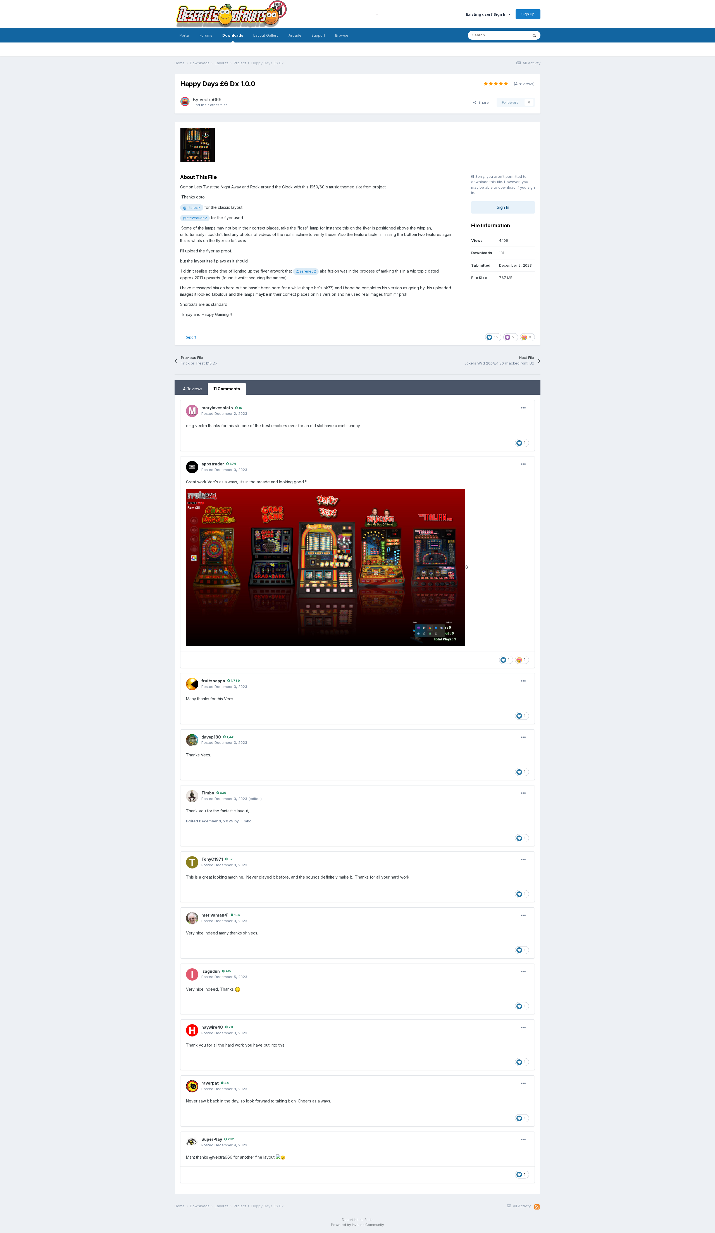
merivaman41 (214, 915)
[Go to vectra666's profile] (185, 101)
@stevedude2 (195, 218)
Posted (224, 413)
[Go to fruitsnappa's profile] (192, 684)
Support (318, 35)
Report (190, 337)
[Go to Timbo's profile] (192, 796)
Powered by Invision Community (357, 1225)
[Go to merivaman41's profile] (192, 918)
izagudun (210, 971)
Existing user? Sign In (487, 14)
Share (482, 102)
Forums (206, 35)
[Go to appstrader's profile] (192, 467)
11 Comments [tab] (226, 388)
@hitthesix (192, 207)
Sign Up (528, 14)
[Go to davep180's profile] (192, 740)
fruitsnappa (213, 680)
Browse (341, 35)
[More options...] (523, 408)
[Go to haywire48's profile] (192, 1030)
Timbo (207, 793)
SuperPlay (211, 1139)
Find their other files (210, 105)
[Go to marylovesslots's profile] (192, 411)
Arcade (295, 35)
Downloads (232, 35)
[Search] (534, 35)
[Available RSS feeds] (536, 1207)
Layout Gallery (265, 35)
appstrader (212, 464)
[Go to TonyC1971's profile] (192, 862)
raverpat (210, 1083)
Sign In (503, 207)
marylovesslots (217, 407)
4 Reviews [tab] (192, 388)
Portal (185, 35)
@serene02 (306, 271)
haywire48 (212, 1027)
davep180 (211, 737)
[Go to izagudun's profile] (192, 974)
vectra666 (210, 99)
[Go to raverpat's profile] (192, 1086)
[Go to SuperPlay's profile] (192, 1142)
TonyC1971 (212, 859)
